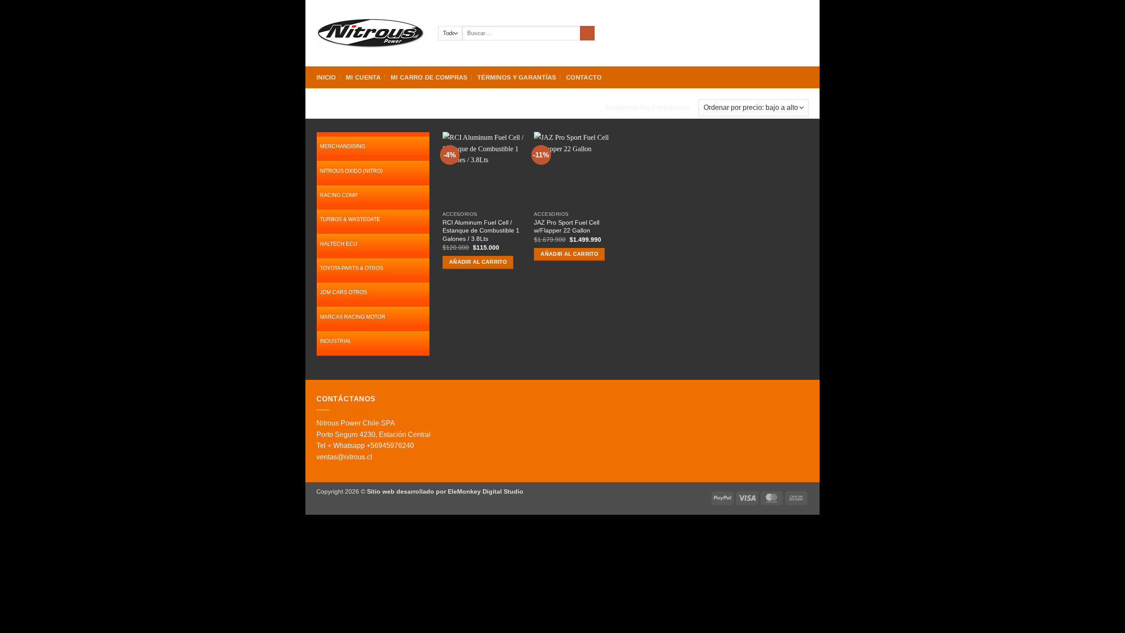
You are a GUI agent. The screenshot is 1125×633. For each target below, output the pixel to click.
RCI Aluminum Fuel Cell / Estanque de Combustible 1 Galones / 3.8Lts (481, 230)
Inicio (326, 77)
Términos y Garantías (516, 77)
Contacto (584, 77)
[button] (772, 33)
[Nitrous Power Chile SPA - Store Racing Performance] (370, 33)
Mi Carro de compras (429, 77)
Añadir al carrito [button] (478, 262)
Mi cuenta (363, 77)
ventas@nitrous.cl (344, 457)
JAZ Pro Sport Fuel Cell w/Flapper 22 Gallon (566, 226)
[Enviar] (587, 33)
